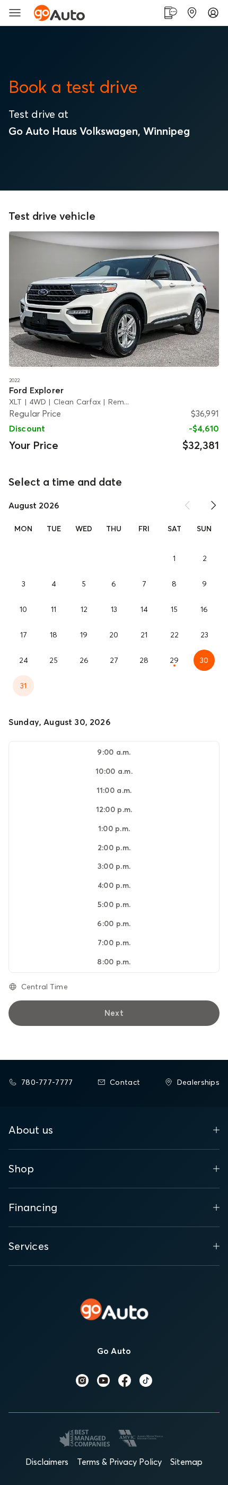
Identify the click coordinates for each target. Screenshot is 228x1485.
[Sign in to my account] (213, 12)
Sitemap (186, 1461)
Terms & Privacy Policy (119, 1461)
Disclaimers (46, 1461)
